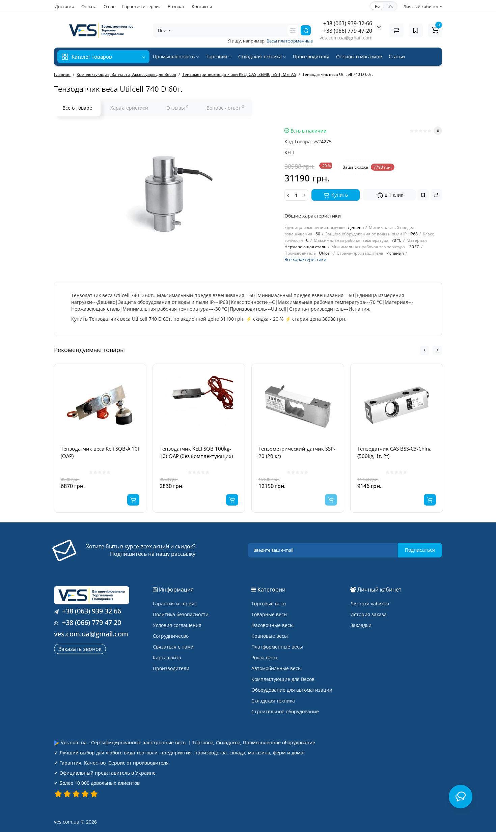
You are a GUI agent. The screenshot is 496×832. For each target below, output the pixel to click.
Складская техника (260, 56)
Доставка (64, 6)
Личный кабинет (370, 603)
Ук (390, 6)
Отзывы (177, 107)
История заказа (368, 614)
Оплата (89, 6)
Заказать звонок (80, 649)
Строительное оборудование (285, 711)
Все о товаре (77, 108)
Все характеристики (305, 259)
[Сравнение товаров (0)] (396, 30)
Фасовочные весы (272, 625)
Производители (311, 56)
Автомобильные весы (276, 668)
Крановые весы (269, 636)
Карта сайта (167, 657)
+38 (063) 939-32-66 (347, 23)
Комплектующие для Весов (282, 679)
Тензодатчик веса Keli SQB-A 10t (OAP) (100, 452)
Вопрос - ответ (225, 107)
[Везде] (292, 30)
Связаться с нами (173, 646)
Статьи (397, 56)
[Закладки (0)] (416, 30)
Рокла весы (264, 657)
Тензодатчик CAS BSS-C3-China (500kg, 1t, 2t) (394, 452)
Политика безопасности (181, 614)
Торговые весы (268, 603)
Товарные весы (269, 614)
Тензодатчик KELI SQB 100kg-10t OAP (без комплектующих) (196, 452)
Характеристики (129, 108)
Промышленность (174, 56)
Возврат (176, 6)
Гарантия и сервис (141, 6)
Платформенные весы (277, 646)
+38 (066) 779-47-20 (347, 30)
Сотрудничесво (171, 636)
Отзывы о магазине (359, 56)
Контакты (202, 6)
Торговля (217, 56)
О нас (109, 6)
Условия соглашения (177, 625)
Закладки (360, 625)
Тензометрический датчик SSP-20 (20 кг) (296, 452)
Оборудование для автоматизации (291, 690)
